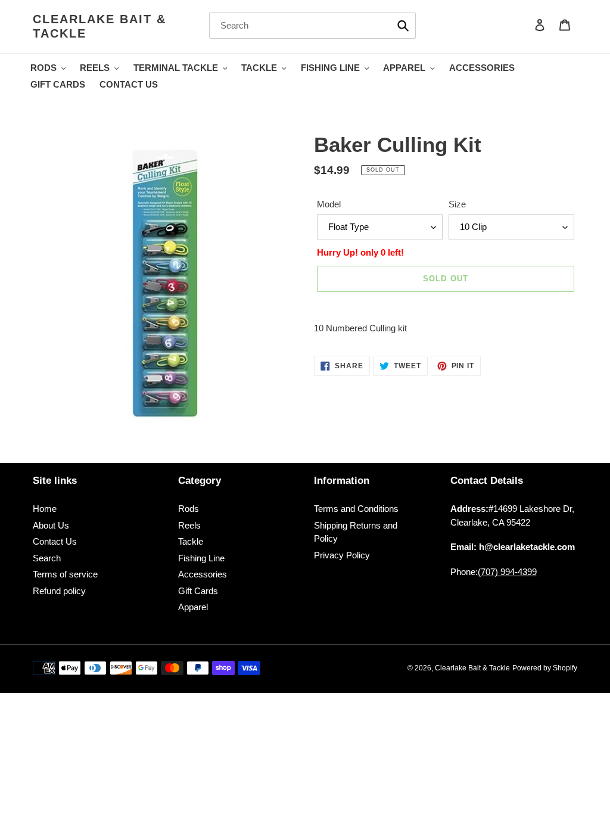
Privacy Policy (342, 555)
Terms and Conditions (356, 509)
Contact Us (55, 541)
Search (47, 558)
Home (45, 509)
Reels (189, 525)
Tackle (190, 541)
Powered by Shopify (544, 668)
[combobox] (312, 26)
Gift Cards (198, 591)
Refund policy (59, 591)
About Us (51, 525)
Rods (188, 509)
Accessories (202, 574)
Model (329, 204)
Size (457, 204)
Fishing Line (201, 558)
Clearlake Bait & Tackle (99, 26)
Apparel (193, 607)
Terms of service (65, 574)
